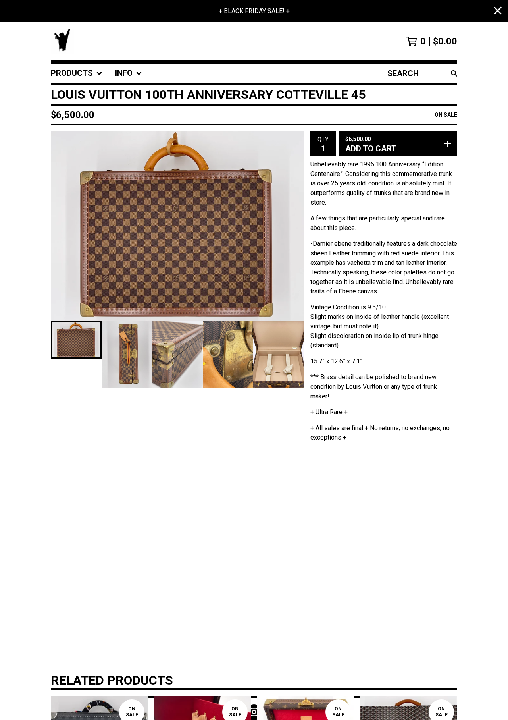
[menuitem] (76, 73)
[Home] (62, 41)
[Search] (454, 73)
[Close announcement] (498, 11)
